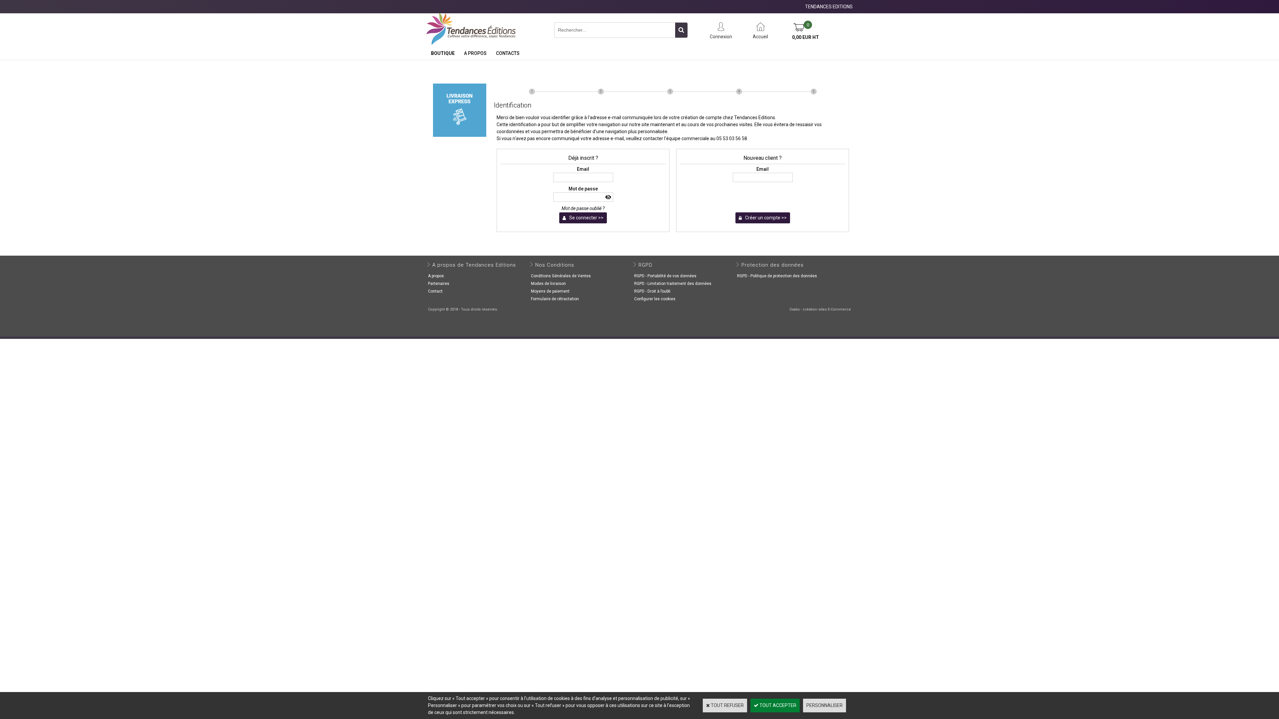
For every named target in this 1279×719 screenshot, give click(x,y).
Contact (435, 291)
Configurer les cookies (654, 299)
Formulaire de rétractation (555, 299)
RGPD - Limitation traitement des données (672, 283)
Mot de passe (583, 188)
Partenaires (438, 283)
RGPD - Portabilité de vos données (665, 276)
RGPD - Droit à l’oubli (652, 291)
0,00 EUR (805, 37)
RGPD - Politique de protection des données (777, 276)
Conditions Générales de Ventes (561, 276)
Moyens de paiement (550, 291)
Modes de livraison (548, 283)
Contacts (508, 53)
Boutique (443, 53)
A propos (475, 53)
